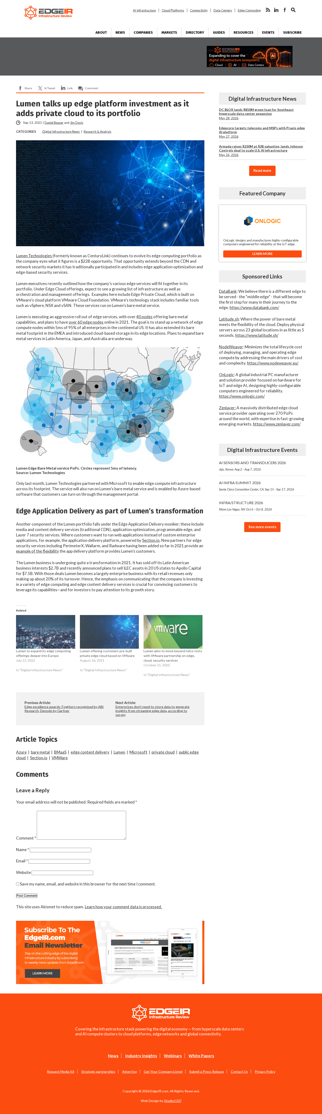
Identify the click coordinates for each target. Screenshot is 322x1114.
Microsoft (138, 752)
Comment (91, 88)
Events (268, 32)
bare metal (40, 752)
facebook (285, 10)
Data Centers (223, 10)
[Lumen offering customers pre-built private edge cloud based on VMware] (109, 632)
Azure (21, 752)
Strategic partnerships (98, 1072)
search (293, 10)
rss (268, 10)
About (101, 32)
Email (22, 860)
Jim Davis (76, 123)
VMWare (60, 757)
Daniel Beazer (54, 123)
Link (70, 88)
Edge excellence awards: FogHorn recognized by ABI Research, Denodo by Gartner (64, 709)
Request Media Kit (60, 1072)
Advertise (129, 1072)
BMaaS (60, 752)
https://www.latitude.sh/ (256, 335)
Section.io (151, 540)
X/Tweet (49, 88)
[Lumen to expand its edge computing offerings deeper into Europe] (45, 632)
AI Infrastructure (144, 10)
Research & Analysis (97, 131)
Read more (262, 170)
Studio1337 (173, 1101)
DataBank (228, 291)
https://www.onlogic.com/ (242, 396)
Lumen (119, 752)
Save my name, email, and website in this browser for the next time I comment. (88, 883)
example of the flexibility (37, 551)
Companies (143, 32)
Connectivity (199, 10)
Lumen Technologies (34, 255)
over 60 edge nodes (86, 322)
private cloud (163, 752)
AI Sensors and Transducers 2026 (252, 465)
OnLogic (226, 374)
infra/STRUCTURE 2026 (245, 505)
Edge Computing (249, 10)
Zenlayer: (227, 407)
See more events (262, 527)
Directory (195, 32)
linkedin (276, 10)
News (120, 32)
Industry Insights (141, 1055)
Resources (243, 32)
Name (22, 849)
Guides (219, 32)
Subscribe (292, 32)
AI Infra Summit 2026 (256, 485)
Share (28, 88)
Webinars (173, 1055)
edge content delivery (90, 752)
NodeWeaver (231, 346)
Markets (169, 32)
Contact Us (239, 1072)
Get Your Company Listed (163, 1072)
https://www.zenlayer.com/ (277, 424)
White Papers (201, 1055)
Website (23, 872)
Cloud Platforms (173, 10)
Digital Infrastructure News (61, 131)
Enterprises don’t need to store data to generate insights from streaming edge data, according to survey (153, 711)
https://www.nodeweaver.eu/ (272, 363)
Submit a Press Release (206, 1072)
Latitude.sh (229, 319)
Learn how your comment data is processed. (123, 906)
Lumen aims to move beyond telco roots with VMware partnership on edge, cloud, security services (173, 655)
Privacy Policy (265, 1072)
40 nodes (144, 316)
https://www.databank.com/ (254, 307)
